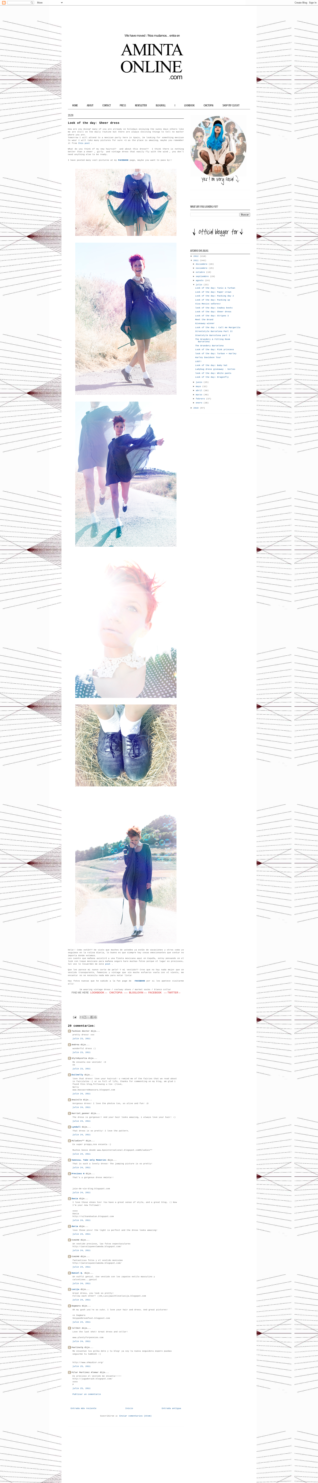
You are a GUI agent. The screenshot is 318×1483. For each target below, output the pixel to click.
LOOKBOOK (189, 105)
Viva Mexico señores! (208, 304)
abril (200, 390)
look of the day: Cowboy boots (214, 308)
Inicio (129, 1408)
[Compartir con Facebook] (92, 1017)
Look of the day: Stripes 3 (212, 316)
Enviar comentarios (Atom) (135, 1416)
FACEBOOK (140, 981)
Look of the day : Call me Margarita (217, 327)
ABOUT (90, 105)
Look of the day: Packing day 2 (214, 296)
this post (84, 143)
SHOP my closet (230, 105)
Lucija (75, 1289)
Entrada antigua (171, 1408)
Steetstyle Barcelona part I (212, 335)
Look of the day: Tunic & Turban (215, 288)
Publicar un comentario (87, 1394)
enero (200, 403)
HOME (75, 105)
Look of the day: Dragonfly (212, 377)
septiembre (203, 276)
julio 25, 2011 (82, 1366)
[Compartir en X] (88, 1017)
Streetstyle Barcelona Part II (214, 331)
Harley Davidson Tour (208, 357)
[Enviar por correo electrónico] (81, 1017)
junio (200, 382)
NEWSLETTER (141, 105)
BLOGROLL (161, 105)
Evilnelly (77, 1075)
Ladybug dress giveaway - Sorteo (215, 369)
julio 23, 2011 (82, 1039)
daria (75, 1226)
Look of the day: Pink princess (214, 349)
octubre (201, 272)
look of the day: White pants (213, 373)
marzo (200, 395)
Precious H (78, 1174)
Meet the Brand (204, 320)
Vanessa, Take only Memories (89, 1160)
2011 (196, 260)
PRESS (123, 105)
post (107, 964)
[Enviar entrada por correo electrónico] (75, 1017)
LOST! (198, 361)
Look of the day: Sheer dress (213, 312)
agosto (200, 280)
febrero (201, 399)
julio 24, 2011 (82, 1094)
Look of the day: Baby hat (211, 365)
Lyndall (76, 1127)
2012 (196, 256)
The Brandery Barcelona (209, 346)
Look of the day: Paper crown (213, 292)
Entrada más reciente (83, 1408)
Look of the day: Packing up (212, 300)
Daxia (75, 1199)
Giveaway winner (205, 323)
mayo (199, 386)
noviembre (202, 268)
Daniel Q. (77, 1273)
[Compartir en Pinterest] (95, 1017)
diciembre (202, 264)
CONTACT (106, 105)
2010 (196, 408)
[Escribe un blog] (85, 1017)
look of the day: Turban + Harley (215, 354)
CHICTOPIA (208, 105)
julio (200, 285)
